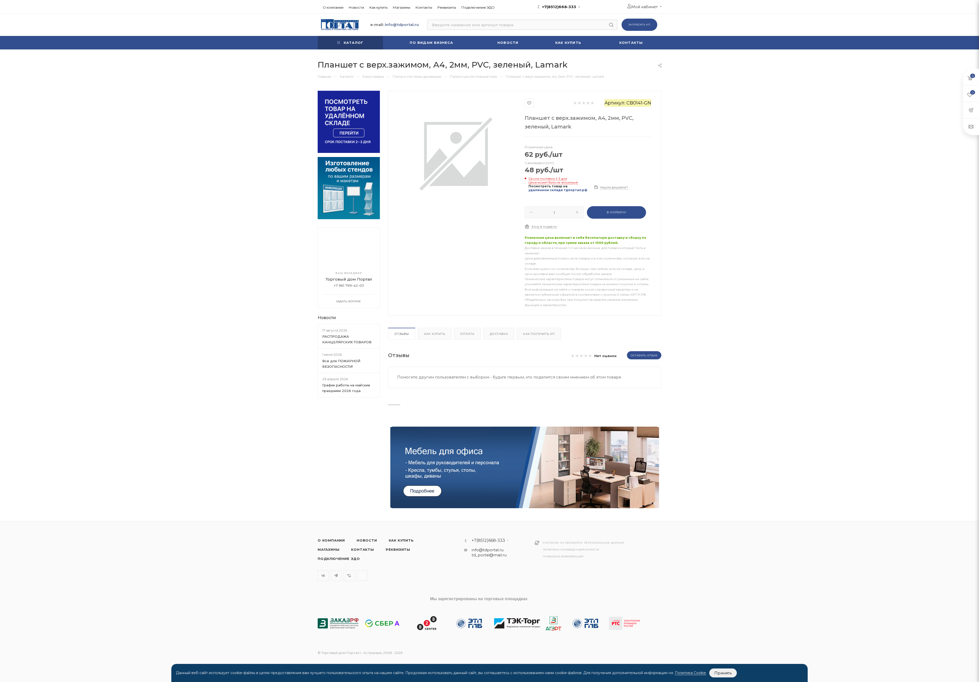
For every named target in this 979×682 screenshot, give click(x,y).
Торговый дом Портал (349, 279)
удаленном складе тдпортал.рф (558, 190)
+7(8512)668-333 (559, 6)
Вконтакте (323, 575)
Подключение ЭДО (339, 559)
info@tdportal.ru (488, 549)
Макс (362, 575)
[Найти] (611, 24)
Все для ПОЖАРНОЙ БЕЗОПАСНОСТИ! (341, 364)
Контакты (362, 549)
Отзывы (401, 334)
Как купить (434, 334)
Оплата (467, 334)
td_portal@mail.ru (489, 555)
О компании (331, 540)
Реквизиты (398, 549)
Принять (723, 673)
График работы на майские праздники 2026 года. (346, 388)
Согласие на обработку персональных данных (583, 542)
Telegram (336, 575)
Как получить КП (539, 334)
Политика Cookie (690, 673)
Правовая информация (563, 556)
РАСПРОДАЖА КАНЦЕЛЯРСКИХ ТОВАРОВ (346, 339)
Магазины (328, 549)
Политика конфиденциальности (571, 549)
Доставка (499, 334)
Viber (349, 575)
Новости (327, 317)
